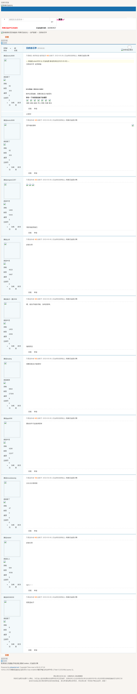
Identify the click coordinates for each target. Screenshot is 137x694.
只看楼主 (29, 56)
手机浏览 (16, 663)
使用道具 (43, 56)
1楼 (35, 120)
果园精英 (7, 380)
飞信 (70, 114)
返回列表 (4, 40)
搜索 (60, 19)
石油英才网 (34, 663)
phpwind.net (14, 667)
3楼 (35, 239)
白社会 (67, 114)
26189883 (79, 676)
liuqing (9, 359)
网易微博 (58, 114)
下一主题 (125, 47)
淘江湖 (35, 114)
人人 (51, 114)
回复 (7, 37)
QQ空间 (45, 114)
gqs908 (9, 418)
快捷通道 (130, 18)
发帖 (3, 37)
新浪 (39, 114)
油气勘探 (33, 32)
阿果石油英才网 (83, 56)
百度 (61, 114)
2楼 (35, 180)
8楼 (35, 537)
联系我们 (4, 663)
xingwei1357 (11, 180)
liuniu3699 (10, 56)
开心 (48, 114)
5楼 (35, 359)
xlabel (9, 538)
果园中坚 (7, 201)
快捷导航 (71, 20)
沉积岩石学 (43, 32)
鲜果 (64, 114)
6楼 (35, 418)
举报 (35, 109)
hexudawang (11, 478)
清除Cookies (24, 663)
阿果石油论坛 (23, 32)
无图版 (10, 663)
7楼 (35, 478)
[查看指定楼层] (127, 50)
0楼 (47, 56)
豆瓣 (54, 114)
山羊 (8, 239)
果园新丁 (7, 77)
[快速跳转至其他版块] (9, 32)
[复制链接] (41, 48)
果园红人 (7, 559)
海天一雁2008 (12, 299)
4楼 (35, 299)
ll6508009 (10, 597)
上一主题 (122, 47)
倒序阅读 (36, 56)
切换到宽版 (5, 2)
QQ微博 (42, 114)
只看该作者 (30, 120)
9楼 (35, 597)
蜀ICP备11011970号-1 (45, 670)
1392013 (70, 676)
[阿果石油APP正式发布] (133, 126)
